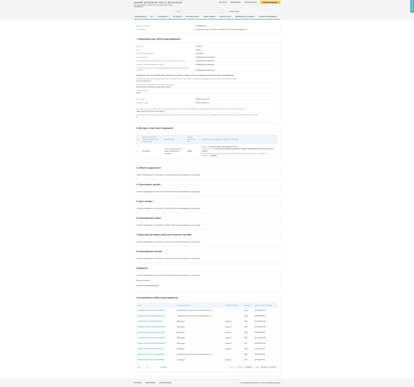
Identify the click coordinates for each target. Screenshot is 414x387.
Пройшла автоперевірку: (267, 16)
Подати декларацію (270, 2)
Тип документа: (162, 16)
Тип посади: (177, 16)
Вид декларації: (140, 16)
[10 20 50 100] (143, 367)
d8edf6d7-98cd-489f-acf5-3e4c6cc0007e (151, 332)
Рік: (152, 16)
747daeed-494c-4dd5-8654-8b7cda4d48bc (151, 343)
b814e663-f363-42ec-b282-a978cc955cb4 (151, 327)
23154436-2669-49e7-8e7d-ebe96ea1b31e (151, 315)
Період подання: (209, 16)
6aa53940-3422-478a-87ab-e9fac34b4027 (151, 310)
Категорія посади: (192, 16)
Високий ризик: (225, 16)
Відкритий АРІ (236, 2)
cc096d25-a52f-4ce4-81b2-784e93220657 (151, 337)
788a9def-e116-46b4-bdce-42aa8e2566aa (151, 354)
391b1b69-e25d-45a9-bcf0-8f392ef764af (151, 359)
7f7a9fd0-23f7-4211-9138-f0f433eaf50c (150, 321)
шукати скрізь (234, 11)
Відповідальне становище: (244, 16)
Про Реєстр (223, 2)
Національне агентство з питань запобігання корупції (262, 382)
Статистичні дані (250, 2)
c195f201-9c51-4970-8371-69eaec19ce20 (151, 348)
